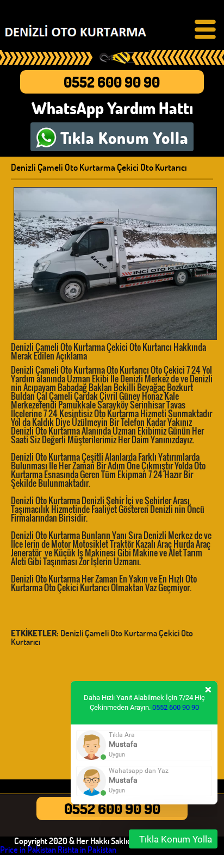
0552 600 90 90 (112, 81)
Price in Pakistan (28, 849)
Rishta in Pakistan (87, 849)
